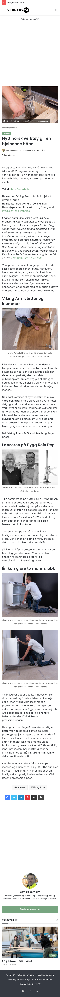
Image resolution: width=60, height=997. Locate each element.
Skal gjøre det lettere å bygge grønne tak (25, 2)
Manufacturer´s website (28, 257)
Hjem (6, 127)
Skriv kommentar (30, 909)
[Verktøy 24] (18, 10)
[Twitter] (14, 797)
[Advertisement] (30, 55)
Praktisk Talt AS (33, 984)
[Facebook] (7, 797)
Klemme (20, 787)
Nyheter (13, 127)
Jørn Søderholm (12, 150)
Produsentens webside (16, 210)
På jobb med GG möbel (17, 961)
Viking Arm (38, 787)
